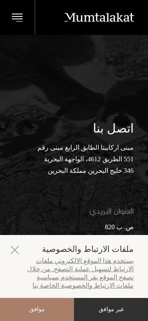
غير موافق (111, 309)
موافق (37, 309)
